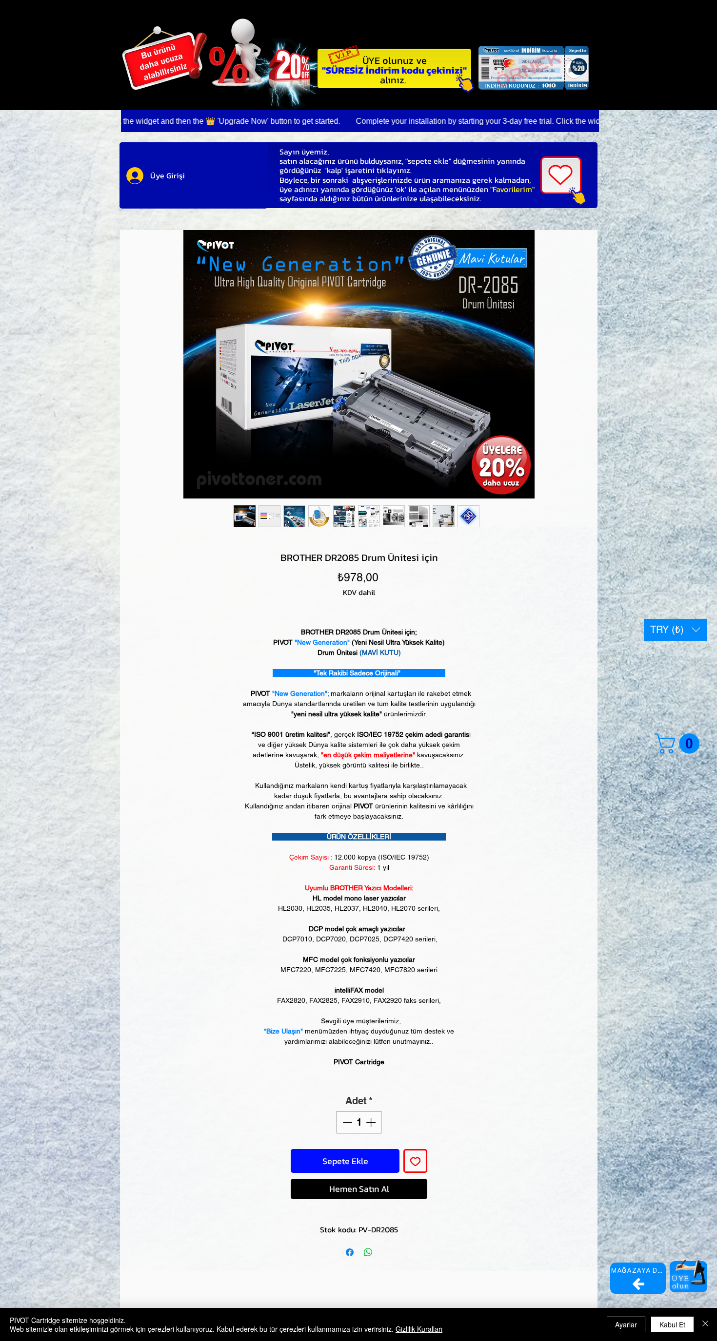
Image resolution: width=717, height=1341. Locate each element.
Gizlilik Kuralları (419, 1329)
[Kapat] (705, 1324)
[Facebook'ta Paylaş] (350, 1252)
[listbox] (675, 630)
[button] (675, 630)
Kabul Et (672, 1324)
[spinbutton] (359, 1122)
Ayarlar (626, 1324)
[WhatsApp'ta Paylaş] (368, 1252)
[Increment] (371, 1122)
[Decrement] (346, 1122)
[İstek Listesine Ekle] (415, 1161)
